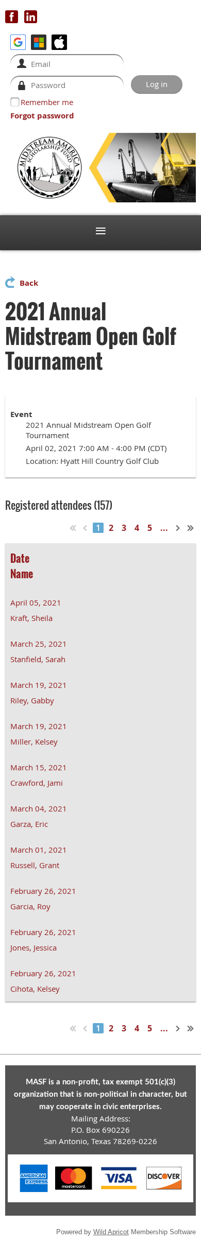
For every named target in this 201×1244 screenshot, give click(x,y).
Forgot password (42, 115)
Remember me (47, 102)
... (164, 528)
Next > (178, 528)
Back (29, 283)
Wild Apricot (111, 1232)
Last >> (191, 528)
